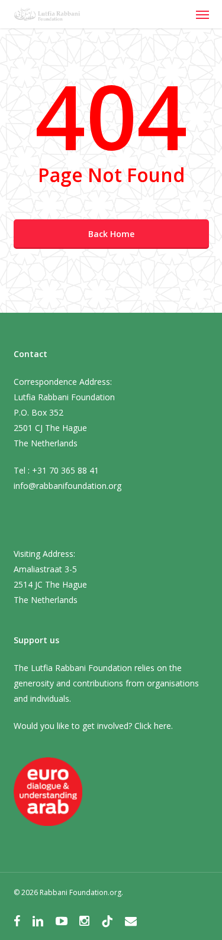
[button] (202, 14)
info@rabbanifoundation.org (67, 485)
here (162, 725)
